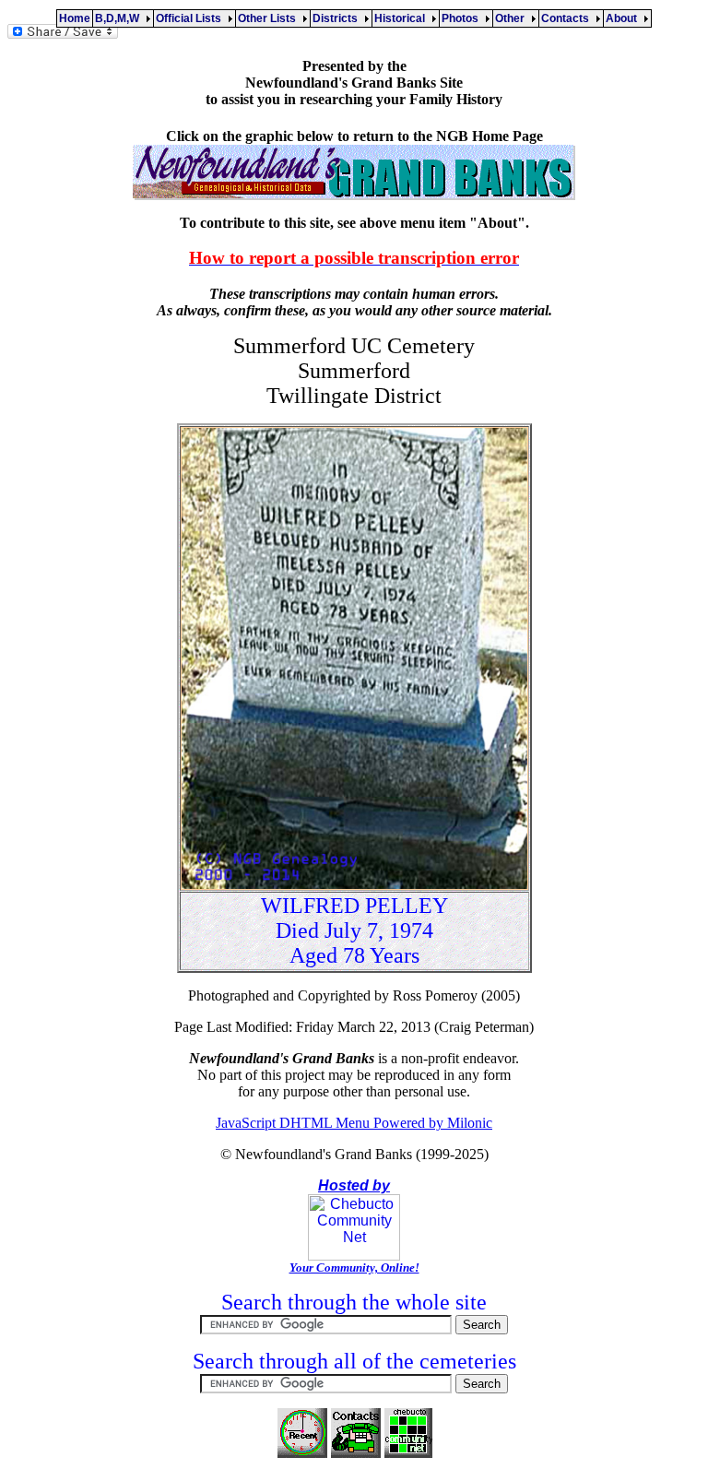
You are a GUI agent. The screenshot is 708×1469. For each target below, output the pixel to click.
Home (74, 18)
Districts (338, 18)
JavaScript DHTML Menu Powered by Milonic (354, 1123)
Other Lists (269, 18)
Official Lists (191, 18)
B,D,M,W (120, 18)
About (624, 18)
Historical (402, 18)
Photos (463, 18)
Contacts (568, 18)
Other (512, 18)
